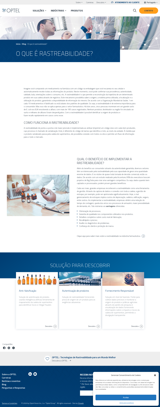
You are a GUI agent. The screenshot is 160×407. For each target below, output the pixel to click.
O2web (81, 403)
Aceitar (126, 397)
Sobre (78, 2)
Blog (24, 44)
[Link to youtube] (35, 374)
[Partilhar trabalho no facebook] (4, 348)
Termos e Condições (9, 403)
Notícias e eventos (11, 381)
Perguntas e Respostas (13, 387)
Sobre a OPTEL (9, 374)
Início (18, 44)
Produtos (77, 10)
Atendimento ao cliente (127, 2)
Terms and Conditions (126, 403)
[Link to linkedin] (30, 374)
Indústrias (57, 10)
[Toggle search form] (135, 10)
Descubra (100, 2)
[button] (155, 375)
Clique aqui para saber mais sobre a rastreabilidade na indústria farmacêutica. (108, 235)
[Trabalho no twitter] (13, 348)
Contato (148, 10)
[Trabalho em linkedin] (9, 348)
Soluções (38, 10)
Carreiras (90, 2)
